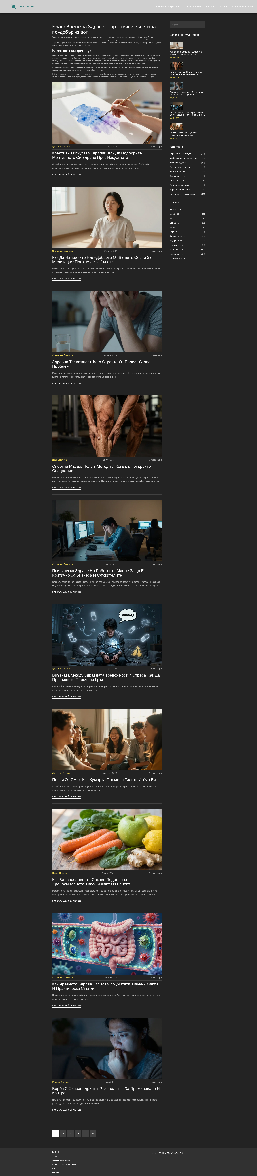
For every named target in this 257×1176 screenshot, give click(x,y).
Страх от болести (192, 6)
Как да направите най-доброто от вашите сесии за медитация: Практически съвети (102, 259)
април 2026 (187, 227)
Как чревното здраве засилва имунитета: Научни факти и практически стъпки (105, 986)
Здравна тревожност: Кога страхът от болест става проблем (101, 364)
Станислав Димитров (62, 251)
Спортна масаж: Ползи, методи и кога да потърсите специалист (101, 468)
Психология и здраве (187, 167)
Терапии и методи (187, 176)
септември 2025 (187, 258)
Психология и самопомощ (187, 194)
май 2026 (187, 222)
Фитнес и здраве (187, 171)
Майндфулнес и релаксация (187, 158)
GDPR (54, 1168)
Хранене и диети (187, 162)
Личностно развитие (187, 185)
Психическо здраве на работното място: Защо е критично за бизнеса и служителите (98, 572)
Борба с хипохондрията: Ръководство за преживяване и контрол (106, 1090)
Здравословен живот (187, 189)
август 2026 (187, 209)
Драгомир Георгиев (62, 146)
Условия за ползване (61, 1160)
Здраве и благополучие (187, 153)
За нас (55, 1156)
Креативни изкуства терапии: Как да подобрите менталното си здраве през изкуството (97, 155)
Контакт (55, 1172)
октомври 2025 (187, 254)
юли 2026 (187, 213)
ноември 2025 (187, 249)
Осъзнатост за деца (217, 6)
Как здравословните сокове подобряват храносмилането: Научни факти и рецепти (92, 881)
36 (93, 1133)
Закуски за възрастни (167, 6)
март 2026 (187, 231)
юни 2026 (187, 218)
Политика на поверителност (64, 1164)
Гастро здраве (187, 180)
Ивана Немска (59, 459)
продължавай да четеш (66, 174)
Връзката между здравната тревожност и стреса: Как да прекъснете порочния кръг (106, 677)
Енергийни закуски (242, 6)
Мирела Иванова (60, 1082)
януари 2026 (187, 240)
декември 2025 (187, 245)
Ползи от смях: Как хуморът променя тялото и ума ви (104, 779)
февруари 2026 (187, 236)
